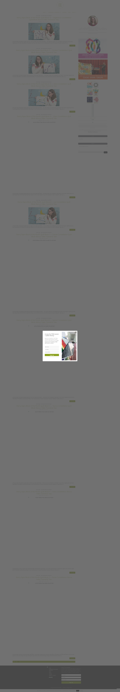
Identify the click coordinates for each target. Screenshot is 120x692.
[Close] (76, 332)
